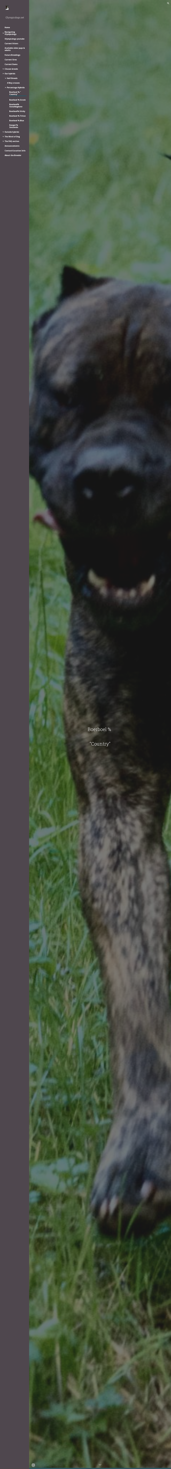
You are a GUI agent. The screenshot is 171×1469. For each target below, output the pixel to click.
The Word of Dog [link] (12, 137)
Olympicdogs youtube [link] (14, 39)
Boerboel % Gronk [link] (17, 100)
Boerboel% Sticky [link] (17, 111)
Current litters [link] (11, 43)
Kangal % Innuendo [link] (13, 126)
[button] (168, 3)
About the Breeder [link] (13, 155)
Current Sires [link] (11, 60)
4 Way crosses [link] (13, 83)
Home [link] (7, 27)
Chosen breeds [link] (11, 69)
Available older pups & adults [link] (15, 49)
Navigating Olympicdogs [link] (10, 33)
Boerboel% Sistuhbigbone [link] (15, 105)
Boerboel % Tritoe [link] (17, 116)
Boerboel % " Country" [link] (15, 93)
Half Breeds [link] (12, 78)
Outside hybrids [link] (12, 132)
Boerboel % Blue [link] (16, 120)
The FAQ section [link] (12, 141)
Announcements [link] (12, 146)
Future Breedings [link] (12, 55)
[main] (100, 734)
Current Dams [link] (11, 64)
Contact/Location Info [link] (15, 151)
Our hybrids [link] (10, 74)
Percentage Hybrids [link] (16, 87)
